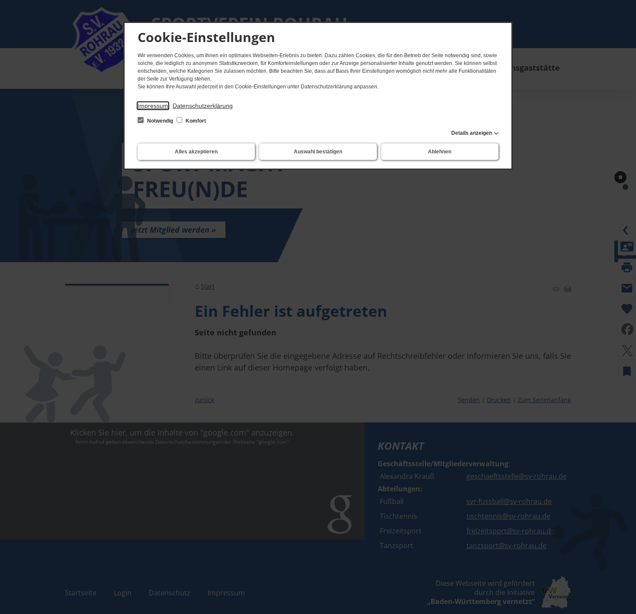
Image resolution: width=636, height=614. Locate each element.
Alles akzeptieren (196, 152)
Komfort (195, 121)
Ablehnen (439, 152)
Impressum (153, 105)
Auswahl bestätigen (318, 152)
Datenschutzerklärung (203, 105)
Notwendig (160, 121)
